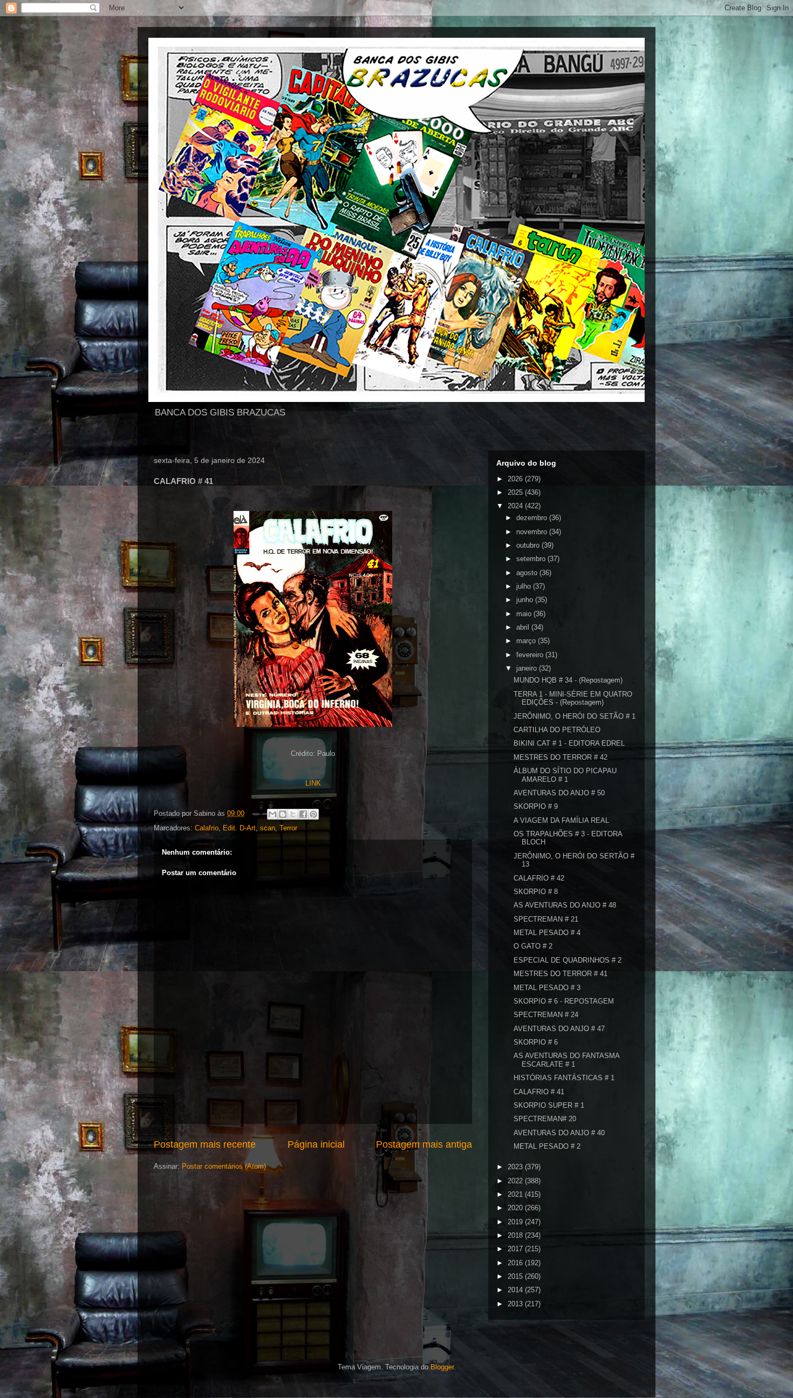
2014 (516, 1290)
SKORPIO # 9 (536, 806)
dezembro (532, 518)
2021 (516, 1194)
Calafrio (206, 828)
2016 (516, 1263)
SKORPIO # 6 (536, 1042)
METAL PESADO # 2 (547, 1146)
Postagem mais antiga (424, 1144)
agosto (527, 573)
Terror (288, 828)
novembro (532, 532)
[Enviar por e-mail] (272, 814)
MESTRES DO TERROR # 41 (560, 974)
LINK (313, 783)
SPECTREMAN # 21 (546, 919)
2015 (516, 1276)
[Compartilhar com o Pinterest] (313, 814)
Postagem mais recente (205, 1144)
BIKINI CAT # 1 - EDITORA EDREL (569, 743)
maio (525, 614)
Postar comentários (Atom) (224, 1166)
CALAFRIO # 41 (539, 1092)
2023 (516, 1167)
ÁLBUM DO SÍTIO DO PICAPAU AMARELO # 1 (565, 775)
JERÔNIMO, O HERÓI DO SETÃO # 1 (574, 716)
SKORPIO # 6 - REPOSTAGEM (564, 1001)
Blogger (442, 1367)
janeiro (527, 668)
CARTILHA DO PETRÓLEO (557, 730)
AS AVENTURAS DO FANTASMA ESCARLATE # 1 (566, 1060)
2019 (516, 1222)
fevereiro (530, 655)
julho (524, 586)
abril (523, 627)
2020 (516, 1208)
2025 (516, 492)
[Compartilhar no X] (293, 814)
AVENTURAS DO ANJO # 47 (559, 1029)
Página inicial (316, 1144)
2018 (516, 1235)
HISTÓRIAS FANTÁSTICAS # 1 (564, 1078)
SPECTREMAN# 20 (545, 1119)
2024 (516, 506)
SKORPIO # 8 (536, 892)
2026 (516, 479)
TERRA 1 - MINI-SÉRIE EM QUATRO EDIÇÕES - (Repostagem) (573, 698)
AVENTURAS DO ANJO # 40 (559, 1133)
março (527, 641)
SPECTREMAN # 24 (546, 1015)
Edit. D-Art (239, 828)
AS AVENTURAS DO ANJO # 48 (565, 905)
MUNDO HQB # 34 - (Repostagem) (568, 680)
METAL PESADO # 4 (547, 933)
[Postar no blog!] (282, 814)
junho (525, 600)
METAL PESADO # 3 (547, 988)
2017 (516, 1249)
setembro (532, 559)
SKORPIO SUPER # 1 (549, 1105)
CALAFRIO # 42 (539, 878)
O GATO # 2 (533, 946)
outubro (529, 545)
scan (267, 828)
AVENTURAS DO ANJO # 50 (559, 793)
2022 (516, 1181)
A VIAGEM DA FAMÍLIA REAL (561, 820)
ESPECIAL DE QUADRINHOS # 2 (567, 960)
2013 (516, 1304)
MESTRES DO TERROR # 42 (560, 757)
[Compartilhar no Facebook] (303, 814)
